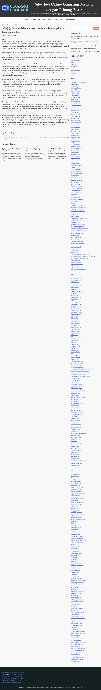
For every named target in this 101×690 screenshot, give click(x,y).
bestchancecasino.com (77, 237)
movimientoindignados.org (78, 433)
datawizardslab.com (76, 165)
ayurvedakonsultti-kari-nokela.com (81, 376)
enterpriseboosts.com (77, 536)
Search (73, 25)
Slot (39, 19)
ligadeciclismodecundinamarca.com (81, 254)
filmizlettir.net (75, 478)
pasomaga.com (75, 458)
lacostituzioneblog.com (77, 443)
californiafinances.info (77, 601)
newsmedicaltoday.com (77, 245)
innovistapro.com (76, 145)
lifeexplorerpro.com (76, 180)
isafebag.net (74, 533)
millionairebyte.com (76, 266)
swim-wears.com (75, 497)
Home (26, 19)
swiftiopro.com (75, 150)
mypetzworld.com (76, 399)
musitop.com (74, 439)
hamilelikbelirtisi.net (76, 152)
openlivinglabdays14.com (78, 375)
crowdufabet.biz (75, 357)
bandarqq (73, 62)
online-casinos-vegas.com (78, 642)
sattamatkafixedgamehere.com (79, 228)
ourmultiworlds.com (76, 480)
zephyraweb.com (75, 116)
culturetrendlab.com (76, 188)
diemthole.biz (74, 559)
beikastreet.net (75, 476)
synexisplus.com (75, 95)
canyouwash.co (75, 284)
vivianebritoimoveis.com (78, 519)
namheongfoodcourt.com (78, 618)
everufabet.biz (75, 356)
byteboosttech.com (76, 303)
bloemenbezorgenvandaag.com (79, 580)
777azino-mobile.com (77, 384)
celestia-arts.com (75, 485)
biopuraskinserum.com (77, 599)
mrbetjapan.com (75, 570)
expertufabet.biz (75, 320)
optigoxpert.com (75, 135)
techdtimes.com (75, 287)
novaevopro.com (75, 124)
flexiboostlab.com (75, 146)
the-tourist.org (75, 529)
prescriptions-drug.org (77, 514)
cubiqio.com (74, 167)
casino (8, 133)
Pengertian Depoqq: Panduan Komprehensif (83, 48)
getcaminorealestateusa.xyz (78, 269)
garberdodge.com (75, 495)
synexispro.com (75, 251)
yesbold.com (74, 295)
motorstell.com (75, 510)
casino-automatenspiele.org (78, 540)
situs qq (73, 68)
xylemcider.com (75, 452)
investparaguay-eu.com (77, 403)
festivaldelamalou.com (77, 491)
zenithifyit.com (75, 112)
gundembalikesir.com (76, 291)
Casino (44, 19)
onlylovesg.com (75, 216)
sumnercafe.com (75, 429)
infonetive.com (75, 595)
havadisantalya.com (76, 286)
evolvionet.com (75, 93)
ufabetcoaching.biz (76, 262)
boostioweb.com (75, 86)
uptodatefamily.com (76, 437)
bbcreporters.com (76, 365)
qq (11, 676)
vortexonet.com (75, 97)
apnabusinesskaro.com (77, 659)
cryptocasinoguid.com (77, 367)
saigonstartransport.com (78, 591)
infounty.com (74, 401)
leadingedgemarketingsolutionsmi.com (81, 369)
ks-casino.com (75, 409)
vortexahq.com (75, 110)
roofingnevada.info (76, 247)
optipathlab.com (75, 90)
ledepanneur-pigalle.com (77, 608)
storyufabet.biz (75, 348)
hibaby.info (74, 232)
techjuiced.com (75, 301)
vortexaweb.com (75, 118)
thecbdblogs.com (75, 656)
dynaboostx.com (75, 141)
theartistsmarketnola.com (78, 612)
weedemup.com (75, 235)
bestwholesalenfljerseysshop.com (80, 373)
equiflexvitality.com (76, 215)
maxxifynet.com (75, 99)
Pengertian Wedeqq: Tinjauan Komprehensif (83, 46)
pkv (3, 673)
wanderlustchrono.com (77, 186)
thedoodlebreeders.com (77, 412)
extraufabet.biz (75, 333)
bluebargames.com (76, 489)
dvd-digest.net (75, 610)
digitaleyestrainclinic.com (78, 639)
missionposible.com (76, 640)
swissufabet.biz (75, 325)
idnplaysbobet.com (76, 222)
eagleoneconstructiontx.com (79, 213)
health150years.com (76, 512)
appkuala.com (74, 574)
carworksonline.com (76, 504)
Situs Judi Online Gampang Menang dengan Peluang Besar (42, 687)
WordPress (80, 687)
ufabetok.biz (74, 354)
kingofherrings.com (76, 569)
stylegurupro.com (76, 163)
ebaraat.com (74, 299)
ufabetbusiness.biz (76, 327)
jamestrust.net (75, 546)
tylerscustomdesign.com (77, 502)
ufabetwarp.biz (75, 316)
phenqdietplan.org (76, 428)
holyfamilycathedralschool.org (79, 258)
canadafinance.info (76, 603)
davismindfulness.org (77, 264)
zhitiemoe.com (75, 446)
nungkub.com (74, 448)
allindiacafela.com (76, 629)
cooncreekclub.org (76, 481)
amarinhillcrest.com (76, 527)
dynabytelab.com (75, 92)
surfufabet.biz (74, 340)
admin (14, 35)
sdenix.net (73, 525)
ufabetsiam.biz (75, 323)
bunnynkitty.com (75, 586)
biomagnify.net (75, 465)
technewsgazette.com (77, 565)
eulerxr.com (74, 194)
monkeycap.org (75, 523)
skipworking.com (75, 550)
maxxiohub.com (75, 114)
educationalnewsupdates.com (79, 82)
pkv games (13, 133)
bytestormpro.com (76, 184)
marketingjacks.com (76, 646)
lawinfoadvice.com (76, 426)
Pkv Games (33, 19)
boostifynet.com (75, 129)
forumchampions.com (77, 487)
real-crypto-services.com (78, 397)
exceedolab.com (75, 158)
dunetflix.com (74, 431)
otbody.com (74, 544)
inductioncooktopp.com (77, 243)
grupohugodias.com (76, 414)
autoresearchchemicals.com (78, 658)
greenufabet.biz (75, 329)
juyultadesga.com (75, 395)
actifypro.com (75, 139)
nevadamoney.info (76, 605)
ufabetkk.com (74, 561)
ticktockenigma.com (76, 192)
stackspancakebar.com (77, 616)
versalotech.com (75, 154)
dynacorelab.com (75, 103)
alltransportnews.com (77, 361)
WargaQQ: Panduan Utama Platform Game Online (85, 51)
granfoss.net (74, 627)
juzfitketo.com (75, 456)
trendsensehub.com (76, 190)
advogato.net (74, 531)
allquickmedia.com (76, 563)
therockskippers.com (76, 625)
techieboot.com (75, 289)
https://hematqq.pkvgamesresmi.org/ (12, 682)
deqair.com (74, 416)
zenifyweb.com (75, 201)
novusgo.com (74, 182)
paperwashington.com (77, 233)
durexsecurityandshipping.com (79, 390)
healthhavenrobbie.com (77, 209)
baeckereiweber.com (76, 278)
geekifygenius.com (76, 196)
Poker (57, 19)
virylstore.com (75, 508)
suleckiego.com (75, 661)
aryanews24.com (75, 380)
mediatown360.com (76, 637)
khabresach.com (75, 654)
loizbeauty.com (75, 552)
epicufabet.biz (74, 350)
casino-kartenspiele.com (77, 538)
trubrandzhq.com (75, 127)
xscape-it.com (74, 382)
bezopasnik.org (75, 587)
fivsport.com (74, 422)
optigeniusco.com (75, 120)
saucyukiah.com (75, 474)
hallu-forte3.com (75, 622)
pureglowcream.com (76, 578)
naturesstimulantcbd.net (77, 462)
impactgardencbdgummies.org (79, 460)
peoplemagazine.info (76, 280)
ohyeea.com (74, 445)
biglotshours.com (75, 308)
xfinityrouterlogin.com (77, 644)
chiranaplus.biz (75, 614)
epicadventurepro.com (77, 177)
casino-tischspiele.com (77, 542)
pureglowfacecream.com (78, 567)
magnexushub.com (76, 304)
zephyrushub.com (76, 88)
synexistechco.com (76, 105)
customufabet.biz (75, 346)
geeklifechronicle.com (77, 169)
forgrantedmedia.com (77, 499)
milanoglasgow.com (76, 620)
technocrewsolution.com (78, 516)
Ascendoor (67, 687)
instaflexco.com (75, 143)
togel (62, 19)
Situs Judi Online (70, 19)
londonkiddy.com (75, 260)
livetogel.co (74, 203)
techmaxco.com (75, 156)
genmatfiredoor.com (76, 205)
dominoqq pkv (6, 676)
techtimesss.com (75, 506)
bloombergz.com (75, 534)
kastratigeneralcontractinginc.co (80, 371)
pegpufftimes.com (76, 483)
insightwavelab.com (76, 179)
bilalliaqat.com (75, 239)
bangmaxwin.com (76, 593)
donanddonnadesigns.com (78, 211)
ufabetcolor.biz (75, 331)
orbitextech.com (75, 198)
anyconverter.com (76, 553)
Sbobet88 (50, 19)
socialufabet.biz (75, 339)
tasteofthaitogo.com (76, 584)
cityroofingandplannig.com (78, 392)
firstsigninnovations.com (78, 493)
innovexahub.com (76, 101)
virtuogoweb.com (76, 306)
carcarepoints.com (76, 410)
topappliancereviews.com (78, 648)
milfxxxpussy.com (76, 435)
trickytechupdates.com (77, 650)
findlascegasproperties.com (78, 207)
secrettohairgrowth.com (77, 582)
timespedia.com (75, 555)
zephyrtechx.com (76, 133)
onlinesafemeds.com (76, 312)
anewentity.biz (75, 572)
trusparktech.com (76, 126)
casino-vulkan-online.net (78, 633)
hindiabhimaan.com (76, 652)
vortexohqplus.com (76, 148)
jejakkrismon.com (76, 557)
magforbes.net (75, 521)
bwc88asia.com (75, 405)
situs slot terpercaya (17, 678)
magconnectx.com (76, 249)
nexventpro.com (75, 131)
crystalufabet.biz (75, 352)
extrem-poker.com (76, 407)
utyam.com (74, 441)
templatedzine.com (76, 424)
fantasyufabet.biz (75, 322)
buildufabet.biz (75, 359)
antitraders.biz (75, 378)
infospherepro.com (76, 171)
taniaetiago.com (75, 454)
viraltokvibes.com (76, 517)
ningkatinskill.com (76, 420)
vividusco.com (75, 109)
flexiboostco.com (75, 84)
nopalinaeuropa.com (76, 463)
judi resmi (14, 673)
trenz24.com (74, 548)
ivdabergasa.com (75, 393)
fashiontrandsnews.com (77, 363)
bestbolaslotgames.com (77, 226)
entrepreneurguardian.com (78, 230)
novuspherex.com (76, 122)
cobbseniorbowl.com (76, 386)
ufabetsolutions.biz (76, 337)
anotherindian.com (76, 450)
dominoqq (73, 64)
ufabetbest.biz (74, 342)
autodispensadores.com (77, 241)
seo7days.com (75, 576)
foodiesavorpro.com (76, 173)
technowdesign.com (76, 388)
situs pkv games (75, 60)
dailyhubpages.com (76, 220)
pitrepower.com (75, 635)
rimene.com (74, 606)
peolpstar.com (74, 500)
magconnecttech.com (77, 199)
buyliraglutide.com (76, 310)
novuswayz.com (75, 137)
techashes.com (75, 282)
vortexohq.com (75, 175)
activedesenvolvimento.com (79, 218)
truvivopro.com (75, 107)
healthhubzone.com (76, 297)
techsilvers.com (75, 418)
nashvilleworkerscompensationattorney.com (83, 256)
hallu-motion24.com (76, 623)
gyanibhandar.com (76, 314)
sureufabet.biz (75, 344)
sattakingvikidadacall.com (78, 224)
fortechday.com (75, 268)
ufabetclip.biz (74, 318)
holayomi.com (75, 252)
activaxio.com (74, 160)
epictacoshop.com (76, 597)
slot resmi (7, 673)
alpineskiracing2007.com (78, 631)
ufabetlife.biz (74, 335)
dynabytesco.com (76, 162)
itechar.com (74, 293)
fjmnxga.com (74, 589)
